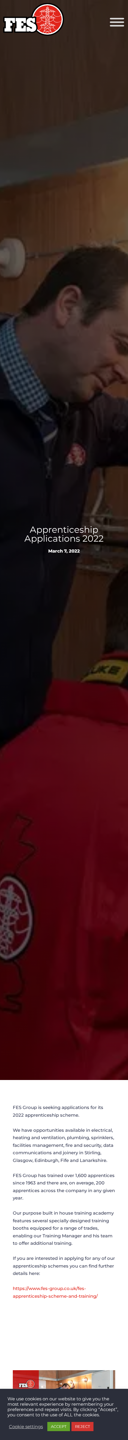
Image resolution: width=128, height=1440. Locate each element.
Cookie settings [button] (26, 1426)
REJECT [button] (82, 1426)
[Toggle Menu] (117, 22)
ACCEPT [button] (58, 1426)
